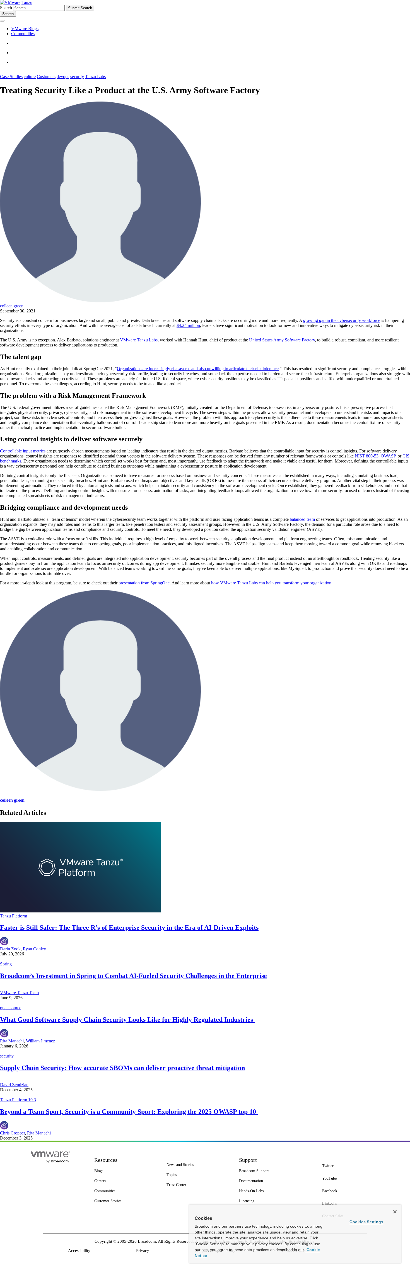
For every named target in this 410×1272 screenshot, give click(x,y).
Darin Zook (10, 948)
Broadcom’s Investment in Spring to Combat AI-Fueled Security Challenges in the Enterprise (133, 975)
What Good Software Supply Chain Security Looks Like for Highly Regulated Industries (127, 1019)
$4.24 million (188, 325)
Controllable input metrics (22, 451)
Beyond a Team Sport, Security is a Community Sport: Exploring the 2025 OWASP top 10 (129, 1111)
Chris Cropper (12, 1133)
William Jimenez (40, 1041)
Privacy (142, 1250)
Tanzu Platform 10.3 (18, 1099)
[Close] (395, 1211)
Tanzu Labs (95, 76)
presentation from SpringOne (144, 582)
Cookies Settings (366, 1222)
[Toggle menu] (2, 20)
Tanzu (26, 2)
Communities (23, 33)
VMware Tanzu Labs (139, 340)
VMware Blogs (24, 28)
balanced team (302, 519)
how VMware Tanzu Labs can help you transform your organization (271, 582)
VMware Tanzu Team (19, 992)
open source (10, 1007)
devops (63, 76)
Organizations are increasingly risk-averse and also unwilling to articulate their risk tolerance (198, 368)
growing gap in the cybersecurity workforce (341, 320)
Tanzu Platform (13, 916)
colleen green (11, 305)
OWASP (388, 456)
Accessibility (79, 1250)
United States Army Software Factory (282, 340)
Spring (6, 964)
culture (30, 76)
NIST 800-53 (366, 456)
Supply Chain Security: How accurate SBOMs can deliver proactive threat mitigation (122, 1067)
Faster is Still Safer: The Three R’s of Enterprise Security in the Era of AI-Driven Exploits (129, 927)
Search (6, 7)
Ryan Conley (34, 948)
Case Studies (11, 76)
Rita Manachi (12, 1041)
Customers (46, 76)
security (77, 76)
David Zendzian (14, 1084)
